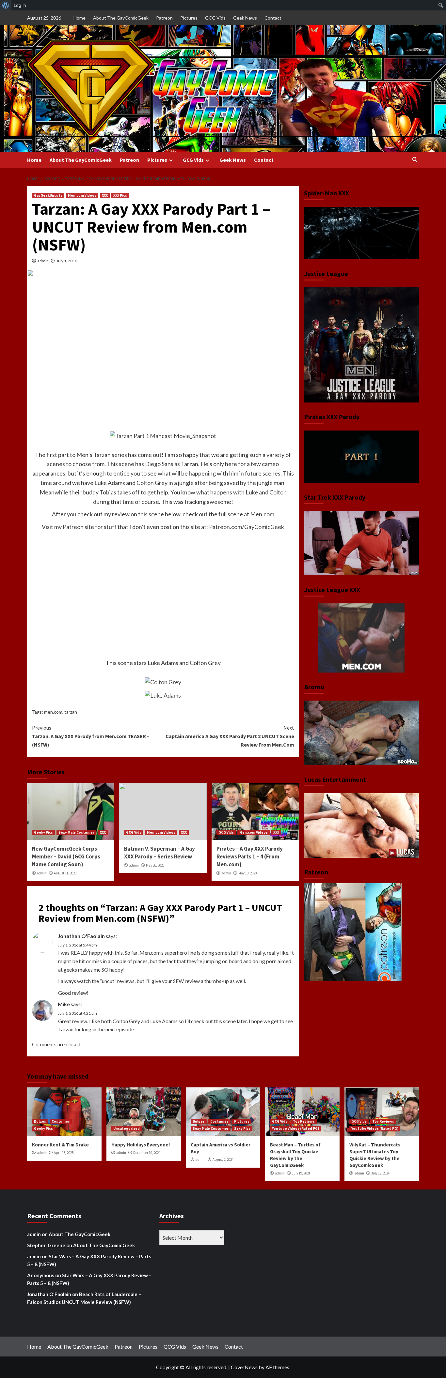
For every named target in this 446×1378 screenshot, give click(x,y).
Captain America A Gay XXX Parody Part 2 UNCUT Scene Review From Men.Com (230, 736)
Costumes (61, 1121)
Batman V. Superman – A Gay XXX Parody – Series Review (159, 852)
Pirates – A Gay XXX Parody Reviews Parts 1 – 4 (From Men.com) (249, 856)
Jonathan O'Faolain (81, 936)
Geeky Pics (43, 832)
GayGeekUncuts (48, 195)
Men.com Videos (82, 195)
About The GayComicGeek (121, 18)
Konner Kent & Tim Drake (60, 1145)
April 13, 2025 (63, 1152)
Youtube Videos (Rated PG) (295, 1128)
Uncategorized (126, 1128)
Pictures (189, 18)
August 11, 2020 (65, 873)
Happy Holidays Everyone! (140, 1145)
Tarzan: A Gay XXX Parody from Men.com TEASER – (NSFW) (91, 736)
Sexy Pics (242, 1128)
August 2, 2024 (223, 1159)
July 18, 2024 (380, 1173)
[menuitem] (5, 5)
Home (79, 18)
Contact (272, 18)
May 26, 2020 (155, 865)
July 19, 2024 (301, 1173)
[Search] (415, 159)
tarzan (70, 712)
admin (43, 260)
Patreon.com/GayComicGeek (246, 526)
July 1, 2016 (66, 260)
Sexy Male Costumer (76, 832)
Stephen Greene (46, 1245)
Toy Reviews (304, 1121)
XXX (105, 195)
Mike (64, 1004)
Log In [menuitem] (20, 5)
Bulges (40, 1121)
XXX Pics (120, 195)
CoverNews (244, 1367)
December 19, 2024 (146, 1152)
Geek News (245, 18)
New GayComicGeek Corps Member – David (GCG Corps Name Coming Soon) (66, 856)
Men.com (262, 514)
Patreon (164, 18)
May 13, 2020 (247, 873)
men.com (53, 712)
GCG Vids (215, 18)
